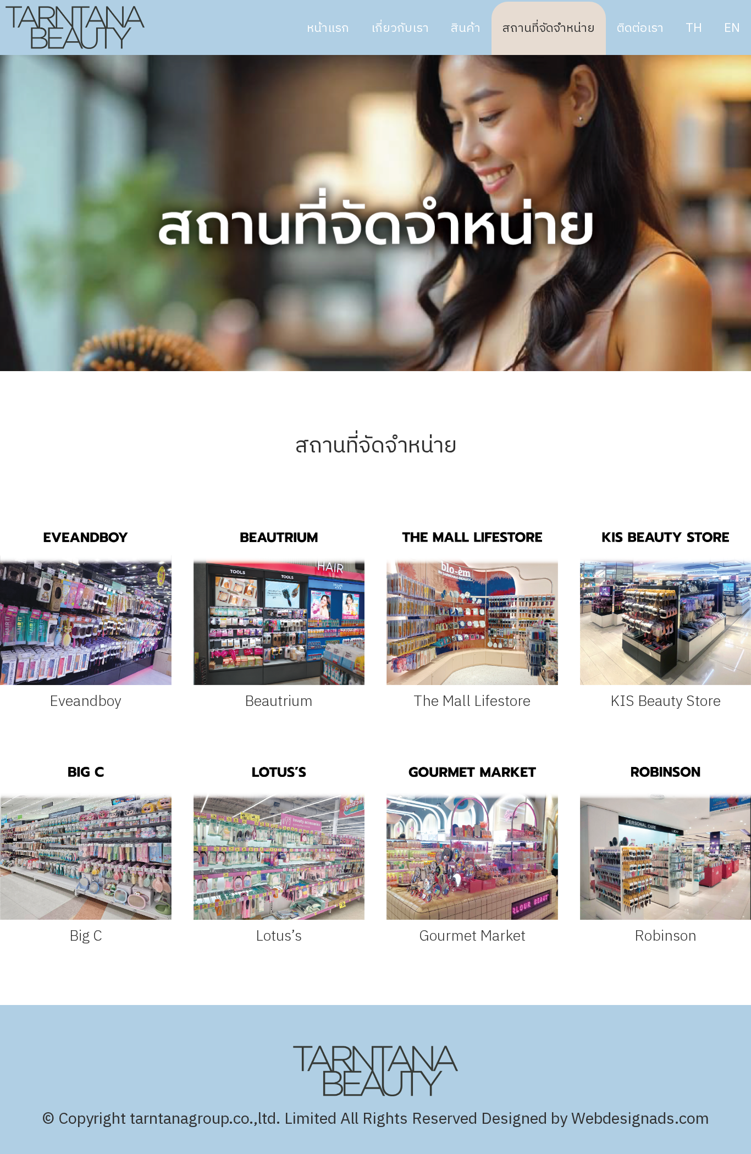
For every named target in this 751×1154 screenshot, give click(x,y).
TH (694, 28)
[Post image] (86, 599)
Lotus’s (279, 936)
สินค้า (466, 28)
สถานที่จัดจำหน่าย (548, 28)
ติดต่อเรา (640, 28)
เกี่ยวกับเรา (400, 28)
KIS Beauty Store (665, 701)
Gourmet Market (472, 936)
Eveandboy (85, 701)
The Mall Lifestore (472, 701)
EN (732, 28)
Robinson (665, 936)
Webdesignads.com (640, 1119)
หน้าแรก (328, 28)
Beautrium (279, 701)
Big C (85, 936)
